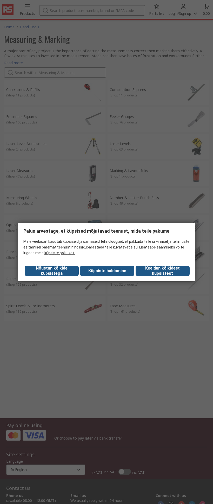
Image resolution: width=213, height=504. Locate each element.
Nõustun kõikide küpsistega (52, 271)
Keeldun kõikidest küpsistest (162, 271)
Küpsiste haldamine (107, 270)
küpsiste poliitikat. (59, 253)
